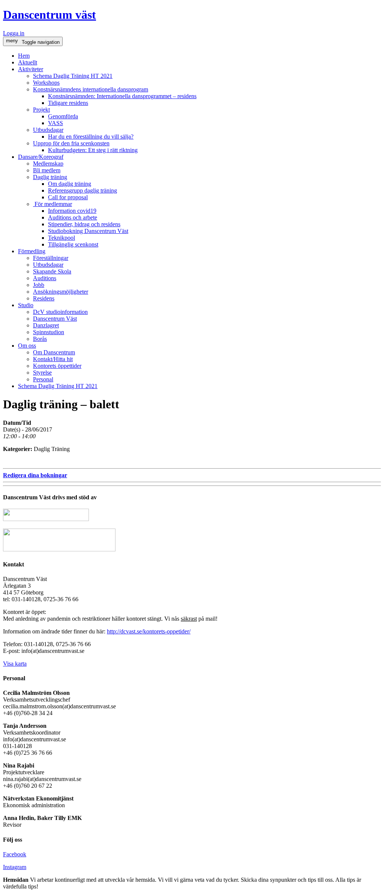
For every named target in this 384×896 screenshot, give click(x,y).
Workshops (46, 82)
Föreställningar (50, 258)
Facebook (14, 854)
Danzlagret (46, 325)
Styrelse (42, 372)
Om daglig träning (69, 184)
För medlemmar (52, 204)
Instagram (14, 867)
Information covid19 (72, 211)
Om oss (27, 345)
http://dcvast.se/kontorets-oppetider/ (148, 631)
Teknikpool (61, 237)
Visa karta (15, 663)
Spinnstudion (48, 332)
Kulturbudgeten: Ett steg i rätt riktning (93, 150)
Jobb (38, 285)
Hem (24, 55)
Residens (43, 298)
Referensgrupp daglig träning (82, 190)
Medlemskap (48, 163)
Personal (43, 379)
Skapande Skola (52, 271)
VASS (55, 123)
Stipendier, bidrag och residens (84, 224)
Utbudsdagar (48, 130)
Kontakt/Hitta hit (53, 359)
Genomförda (63, 116)
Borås (40, 339)
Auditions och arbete (72, 217)
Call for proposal (68, 197)
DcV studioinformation (60, 312)
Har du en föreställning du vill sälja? (91, 136)
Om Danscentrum (54, 352)
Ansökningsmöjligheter (60, 291)
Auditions (44, 278)
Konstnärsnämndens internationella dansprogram (90, 89)
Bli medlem (46, 170)
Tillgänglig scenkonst (73, 244)
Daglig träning (50, 177)
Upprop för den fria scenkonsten (71, 143)
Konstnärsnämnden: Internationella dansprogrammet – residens (122, 96)
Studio (25, 305)
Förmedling (31, 251)
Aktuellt (27, 62)
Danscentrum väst (49, 14)
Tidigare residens (68, 103)
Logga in (13, 33)
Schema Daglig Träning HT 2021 (72, 76)
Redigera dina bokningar (35, 475)
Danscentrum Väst (55, 318)
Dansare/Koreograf (40, 157)
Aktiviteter (30, 69)
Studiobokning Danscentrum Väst (88, 231)
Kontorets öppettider (57, 366)
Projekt (41, 109)
